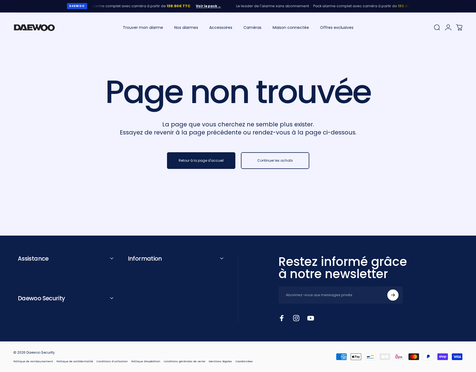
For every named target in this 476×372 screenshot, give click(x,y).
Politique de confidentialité (74, 361)
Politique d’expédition (145, 361)
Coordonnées (244, 361)
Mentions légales (220, 361)
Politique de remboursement (33, 361)
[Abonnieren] (392, 295)
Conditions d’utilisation (112, 361)
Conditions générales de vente (184, 361)
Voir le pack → (203, 6)
